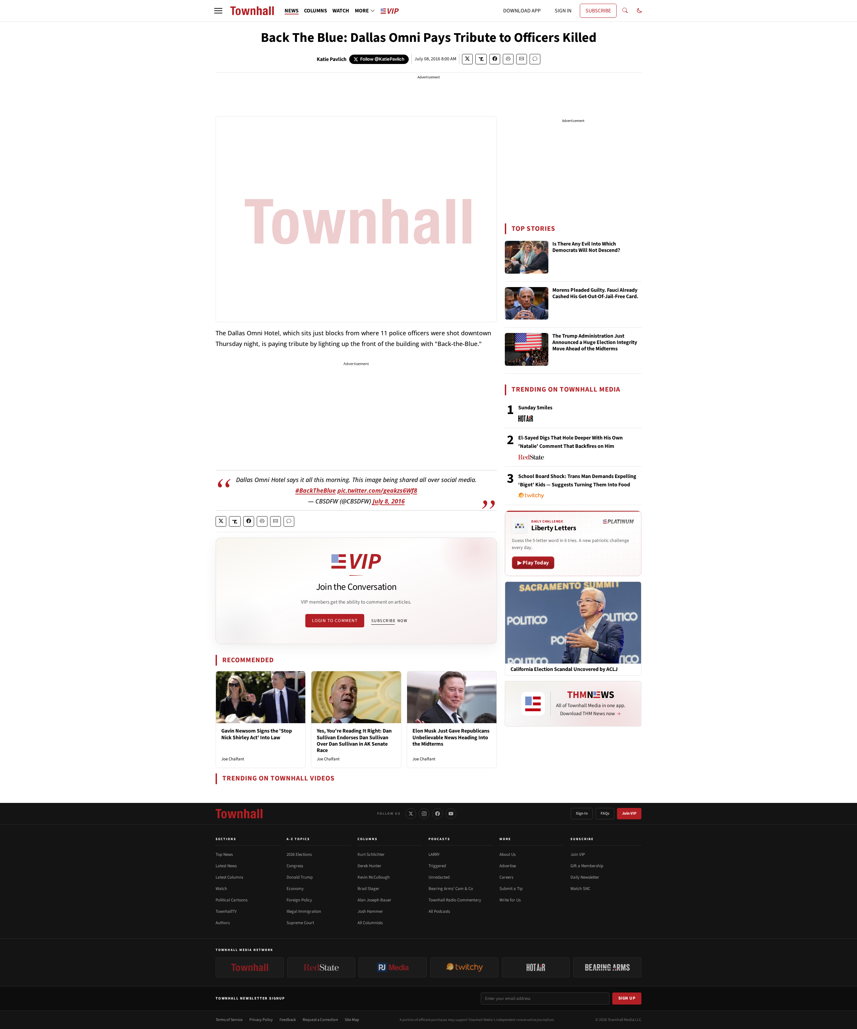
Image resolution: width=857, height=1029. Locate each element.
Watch (221, 889)
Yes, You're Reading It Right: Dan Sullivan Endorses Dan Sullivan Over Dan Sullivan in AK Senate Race (354, 740)
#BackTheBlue (315, 490)
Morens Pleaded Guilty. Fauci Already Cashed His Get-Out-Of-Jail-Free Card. (595, 293)
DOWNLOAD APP (522, 10)
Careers (506, 877)
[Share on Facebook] (494, 59)
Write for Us (510, 900)
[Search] (625, 11)
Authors (223, 923)
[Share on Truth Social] (481, 59)
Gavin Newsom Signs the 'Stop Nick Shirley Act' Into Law (256, 734)
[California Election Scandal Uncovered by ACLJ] (573, 622)
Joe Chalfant (232, 759)
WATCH (340, 10)
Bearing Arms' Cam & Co (450, 889)
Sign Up (627, 998)
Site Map (352, 1020)
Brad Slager (368, 889)
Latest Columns (229, 877)
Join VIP (629, 813)
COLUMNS (315, 10)
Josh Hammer (370, 911)
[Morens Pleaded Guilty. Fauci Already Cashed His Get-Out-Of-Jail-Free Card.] (526, 303)
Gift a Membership (586, 866)
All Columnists (370, 923)
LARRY (434, 854)
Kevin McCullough (374, 877)
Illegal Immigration (304, 911)
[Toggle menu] (218, 10)
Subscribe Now (389, 621)
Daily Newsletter (584, 877)
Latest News (226, 866)
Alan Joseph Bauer (374, 900)
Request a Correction (320, 1020)
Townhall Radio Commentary (454, 900)
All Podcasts (439, 911)
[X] (410, 813)
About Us (507, 854)
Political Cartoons (231, 900)
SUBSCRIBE (598, 10)
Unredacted (439, 877)
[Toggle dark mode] (639, 11)
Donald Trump (300, 877)
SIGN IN (563, 10)
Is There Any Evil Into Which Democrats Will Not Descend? (586, 247)
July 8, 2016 (389, 501)
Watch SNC (580, 889)
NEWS (292, 10)
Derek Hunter (369, 866)
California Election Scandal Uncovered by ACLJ (564, 669)
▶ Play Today (533, 562)
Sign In (582, 813)
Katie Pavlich (331, 59)
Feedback (288, 1020)
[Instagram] (424, 813)
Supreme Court (300, 923)
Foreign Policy (299, 900)
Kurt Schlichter (371, 854)
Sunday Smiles (535, 407)
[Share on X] (467, 59)
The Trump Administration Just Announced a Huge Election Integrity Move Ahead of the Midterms (594, 342)
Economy (295, 889)
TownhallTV (226, 911)
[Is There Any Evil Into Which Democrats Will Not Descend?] (526, 257)
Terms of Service (229, 1020)
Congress (295, 866)
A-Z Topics (298, 839)
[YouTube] (451, 813)
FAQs (605, 813)
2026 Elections (299, 854)
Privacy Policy (261, 1020)
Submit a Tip (511, 889)
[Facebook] (437, 813)
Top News (224, 854)
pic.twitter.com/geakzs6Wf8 (377, 490)
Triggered (437, 866)
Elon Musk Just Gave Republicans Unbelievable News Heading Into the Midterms (450, 737)
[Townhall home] (239, 813)
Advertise (507, 866)
